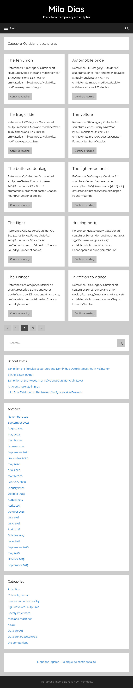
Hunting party (84, 222)
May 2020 (14, 464)
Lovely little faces (19, 613)
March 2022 (15, 440)
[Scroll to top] (127, 682)
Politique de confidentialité (78, 661)
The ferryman (20, 60)
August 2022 (16, 428)
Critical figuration (18, 595)
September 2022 (18, 422)
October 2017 (16, 535)
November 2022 (18, 416)
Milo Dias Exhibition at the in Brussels (45, 392)
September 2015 (18, 565)
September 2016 (18, 547)
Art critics (14, 589)
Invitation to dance (89, 276)
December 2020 (18, 458)
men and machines (20, 618)
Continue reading (20, 96)
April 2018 (14, 529)
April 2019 (14, 505)
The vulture (82, 114)
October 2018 (16, 511)
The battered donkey (27, 168)
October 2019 (16, 493)
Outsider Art (15, 630)
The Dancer (18, 276)
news (11, 624)
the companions (18, 642)
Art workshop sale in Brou (24, 386)
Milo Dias (66, 9)
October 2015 (16, 559)
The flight (16, 222)
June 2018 (14, 523)
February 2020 (17, 482)
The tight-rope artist (90, 168)
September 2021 (18, 452)
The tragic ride (21, 114)
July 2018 (13, 517)
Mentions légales (48, 661)
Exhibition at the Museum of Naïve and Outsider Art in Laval (45, 380)
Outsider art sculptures (22, 636)
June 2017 (14, 541)
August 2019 (15, 499)
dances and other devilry (23, 601)
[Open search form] (127, 28)
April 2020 (14, 470)
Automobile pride (88, 60)
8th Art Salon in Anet (20, 374)
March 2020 (15, 476)
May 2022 (14, 434)
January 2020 (16, 488)
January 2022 (16, 446)
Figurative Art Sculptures (23, 607)
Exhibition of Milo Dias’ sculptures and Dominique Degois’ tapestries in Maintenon (59, 368)
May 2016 (14, 553)
